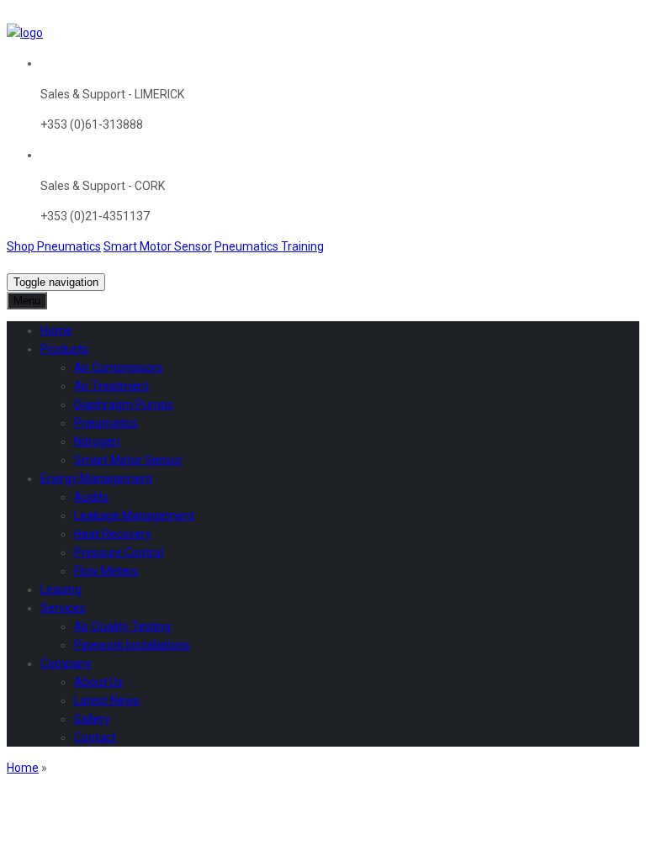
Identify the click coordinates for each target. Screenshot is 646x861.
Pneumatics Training (269, 246)
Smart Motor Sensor (157, 246)
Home (23, 767)
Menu (26, 300)
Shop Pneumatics (54, 246)
